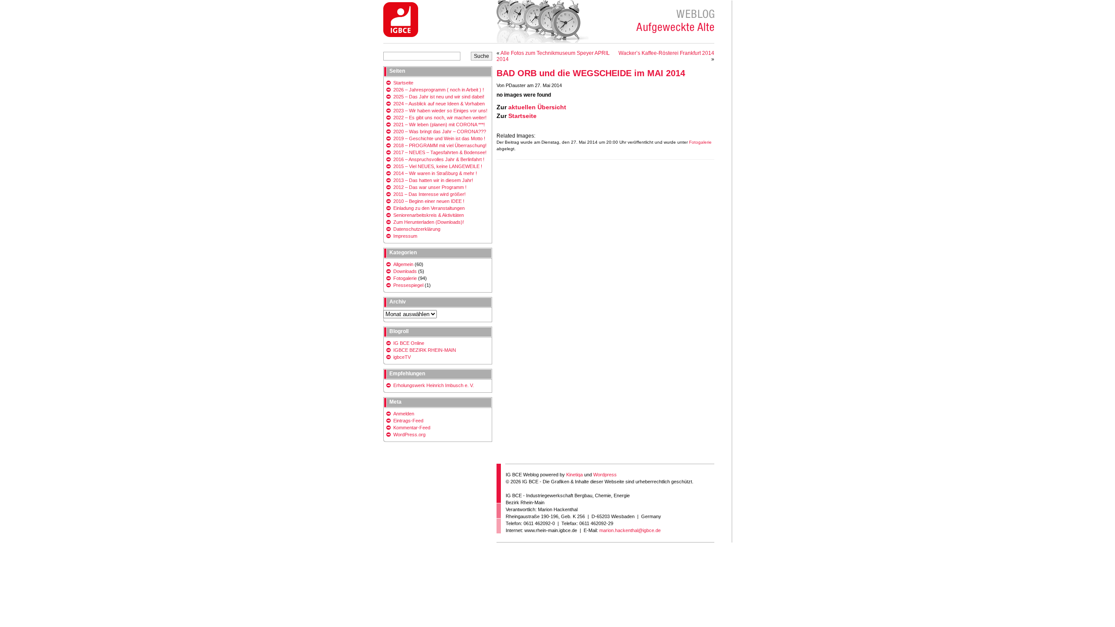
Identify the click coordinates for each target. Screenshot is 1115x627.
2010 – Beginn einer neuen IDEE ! (428, 201)
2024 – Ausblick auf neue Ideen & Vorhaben (439, 103)
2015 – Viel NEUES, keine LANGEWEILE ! (437, 166)
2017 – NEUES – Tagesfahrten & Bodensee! (440, 152)
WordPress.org (409, 434)
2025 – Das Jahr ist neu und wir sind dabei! (438, 96)
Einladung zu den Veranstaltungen (429, 208)
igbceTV (402, 357)
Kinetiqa (574, 474)
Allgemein (403, 264)
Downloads (405, 271)
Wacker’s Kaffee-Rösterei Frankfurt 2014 (666, 53)
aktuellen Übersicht (537, 107)
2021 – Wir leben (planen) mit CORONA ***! (439, 124)
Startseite (522, 115)
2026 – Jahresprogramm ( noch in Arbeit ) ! (438, 89)
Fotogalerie (700, 142)
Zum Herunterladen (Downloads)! (428, 222)
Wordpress (605, 474)
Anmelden (403, 413)
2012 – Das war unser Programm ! (429, 187)
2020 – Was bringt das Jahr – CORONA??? (439, 131)
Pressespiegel (408, 285)
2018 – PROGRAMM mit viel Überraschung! (440, 145)
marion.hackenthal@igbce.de (630, 530)
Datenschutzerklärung (416, 229)
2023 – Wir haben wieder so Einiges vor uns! (440, 110)
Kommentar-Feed (411, 427)
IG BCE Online (408, 343)
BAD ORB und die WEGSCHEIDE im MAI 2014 (591, 73)
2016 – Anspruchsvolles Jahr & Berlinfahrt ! (438, 159)
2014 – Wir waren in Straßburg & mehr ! (435, 173)
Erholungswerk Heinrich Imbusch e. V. (433, 385)
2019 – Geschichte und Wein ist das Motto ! (439, 138)
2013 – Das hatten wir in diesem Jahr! (433, 180)
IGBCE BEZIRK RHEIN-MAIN (424, 350)
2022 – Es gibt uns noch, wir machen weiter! (440, 117)
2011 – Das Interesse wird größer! (429, 194)
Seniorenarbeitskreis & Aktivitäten (428, 215)
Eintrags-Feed (408, 420)
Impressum (405, 236)
